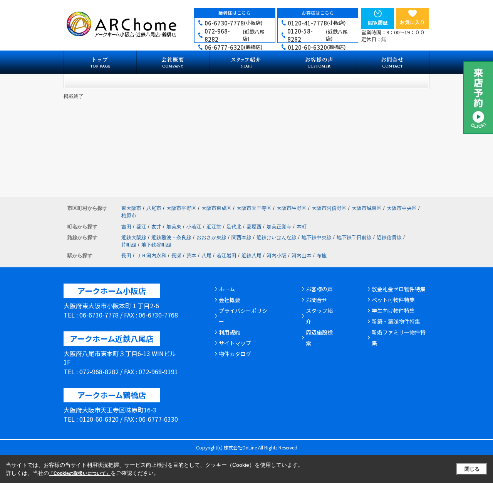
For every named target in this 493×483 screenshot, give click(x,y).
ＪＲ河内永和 (151, 255)
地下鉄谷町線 (156, 245)
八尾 (206, 255)
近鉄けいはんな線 (277, 237)
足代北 (233, 227)
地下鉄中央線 (317, 237)
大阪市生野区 (292, 208)
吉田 (126, 227)
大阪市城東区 (367, 208)
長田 (126, 255)
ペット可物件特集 (393, 300)
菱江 (141, 227)
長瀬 (176, 255)
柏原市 (128, 215)
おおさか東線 (211, 237)
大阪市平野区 (181, 208)
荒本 (191, 255)
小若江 (193, 227)
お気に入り (412, 22)
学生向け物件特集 (393, 310)
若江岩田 (226, 255)
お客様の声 (319, 289)
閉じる (472, 469)
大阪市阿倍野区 (329, 208)
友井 (156, 227)
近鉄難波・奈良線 (171, 237)
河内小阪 (277, 255)
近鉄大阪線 (133, 237)
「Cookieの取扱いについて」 (80, 473)
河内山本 (302, 255)
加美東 (173, 227)
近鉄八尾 (251, 255)
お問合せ (316, 300)
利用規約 (229, 332)
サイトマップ (235, 343)
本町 (302, 227)
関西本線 (241, 237)
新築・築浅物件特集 (396, 321)
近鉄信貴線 (389, 237)
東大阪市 (131, 208)
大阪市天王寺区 (254, 208)
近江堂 (213, 227)
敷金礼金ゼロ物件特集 (399, 289)
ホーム (227, 289)
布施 (322, 255)
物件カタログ (235, 354)
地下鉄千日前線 (354, 237)
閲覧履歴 (378, 22)
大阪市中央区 (402, 208)
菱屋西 (254, 227)
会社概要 (229, 300)
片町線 (128, 245)
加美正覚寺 (279, 227)
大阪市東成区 (216, 208)
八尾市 (153, 208)
